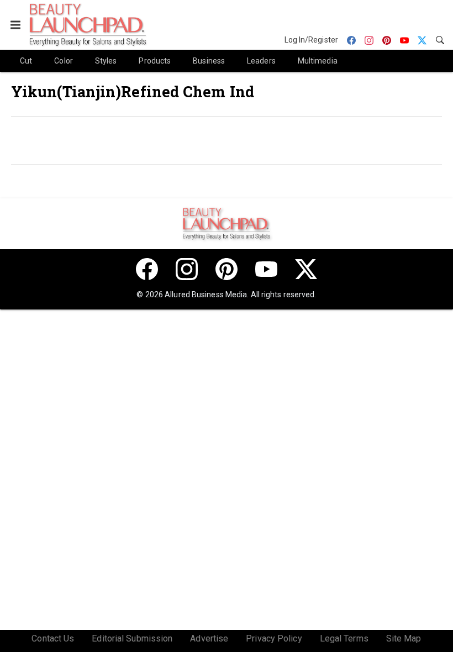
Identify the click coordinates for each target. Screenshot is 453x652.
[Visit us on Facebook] (147, 269)
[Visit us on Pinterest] (226, 269)
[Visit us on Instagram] (187, 269)
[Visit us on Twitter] (306, 269)
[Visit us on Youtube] (266, 269)
